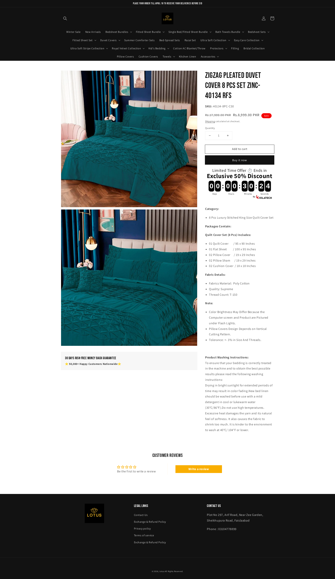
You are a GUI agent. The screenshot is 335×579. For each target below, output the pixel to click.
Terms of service (144, 535)
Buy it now (239, 160)
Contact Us (141, 515)
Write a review (198, 469)
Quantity (210, 128)
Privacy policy (142, 528)
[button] (65, 18)
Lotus (161, 571)
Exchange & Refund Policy (150, 521)
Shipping (210, 121)
